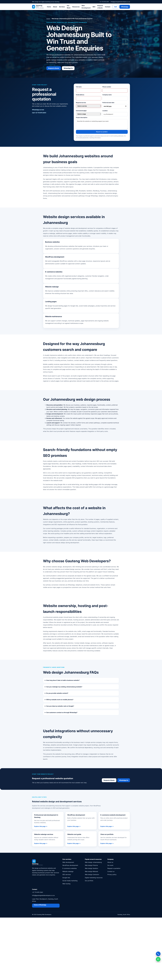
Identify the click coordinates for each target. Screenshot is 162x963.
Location (105, 110)
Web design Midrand (91, 871)
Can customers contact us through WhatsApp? (61, 712)
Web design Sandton (91, 868)
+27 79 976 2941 (104, 1)
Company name (107, 94)
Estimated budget (81, 110)
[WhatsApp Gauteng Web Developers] (158, 959)
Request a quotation (113, 868)
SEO (94, 7)
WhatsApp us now (38, 110)
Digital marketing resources (94, 877)
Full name (79, 86)
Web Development (86, 7)
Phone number (106, 86)
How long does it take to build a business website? (63, 680)
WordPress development (70, 865)
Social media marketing (69, 880)
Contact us (110, 871)
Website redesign (67, 871)
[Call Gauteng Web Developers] (158, 954)
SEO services (66, 874)
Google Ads (66, 877)
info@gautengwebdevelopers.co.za (120, 1)
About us (110, 862)
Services (62, 7)
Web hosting (66, 884)
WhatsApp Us (68, 68)
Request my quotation (102, 132)
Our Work (68, 7)
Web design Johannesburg (93, 862)
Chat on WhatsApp (40, 905)
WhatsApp (124, 7)
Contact (107, 7)
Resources (76, 7)
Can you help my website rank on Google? (60, 706)
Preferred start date (108, 102)
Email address (80, 94)
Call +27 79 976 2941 (39, 113)
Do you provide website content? (57, 693)
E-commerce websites (69, 868)
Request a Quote (100, 7)
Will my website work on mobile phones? (59, 700)
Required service (81, 102)
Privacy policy (111, 874)
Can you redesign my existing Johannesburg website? (64, 687)
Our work (110, 865)
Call (115, 7)
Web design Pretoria (91, 865)
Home (49, 7)
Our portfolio (89, 880)
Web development (68, 862)
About (55, 7)
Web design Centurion (92, 874)
